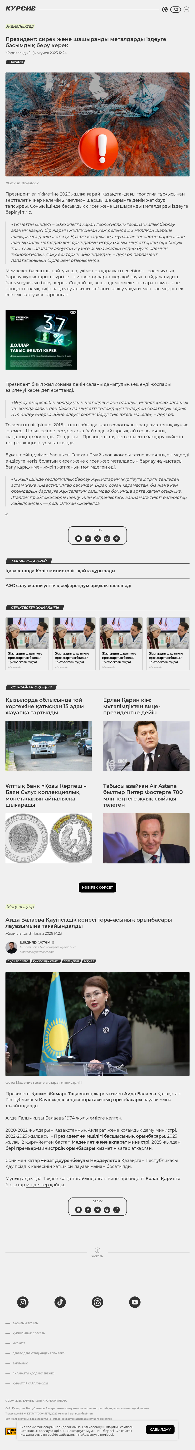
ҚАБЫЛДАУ (160, 1429)
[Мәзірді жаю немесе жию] (186, 9)
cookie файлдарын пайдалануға (73, 1434)
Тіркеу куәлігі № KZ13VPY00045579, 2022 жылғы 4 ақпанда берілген (49, 1413)
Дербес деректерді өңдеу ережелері (39, 1353)
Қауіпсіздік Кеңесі (46, 961)
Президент (15, 61)
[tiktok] (60, 1302)
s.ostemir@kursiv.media (37, 952)
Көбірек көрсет (97, 887)
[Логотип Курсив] (20, 8)
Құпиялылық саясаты (29, 1333)
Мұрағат (19, 1343)
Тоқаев (89, 961)
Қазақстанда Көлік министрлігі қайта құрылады (60, 570)
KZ (175, 9)
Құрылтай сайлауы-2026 (30, 1383)
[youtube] (135, 1302)
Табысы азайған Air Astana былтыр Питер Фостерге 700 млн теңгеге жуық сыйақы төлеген (143, 795)
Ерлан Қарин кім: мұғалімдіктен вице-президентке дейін (131, 706)
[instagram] (23, 1302)
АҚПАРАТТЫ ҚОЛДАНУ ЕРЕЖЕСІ (34, 1373)
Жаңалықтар (20, 26)
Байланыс (20, 1363)
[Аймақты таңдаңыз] (165, 9)
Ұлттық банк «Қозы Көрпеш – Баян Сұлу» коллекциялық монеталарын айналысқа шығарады (45, 795)
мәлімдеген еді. (98, 467)
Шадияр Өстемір (37, 942)
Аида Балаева (18, 961)
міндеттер (38, 1184)
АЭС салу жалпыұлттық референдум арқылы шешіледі (68, 585)
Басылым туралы (26, 1323)
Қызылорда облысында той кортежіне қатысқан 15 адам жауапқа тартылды (44, 706)
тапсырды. (17, 206)
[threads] (97, 1302)
